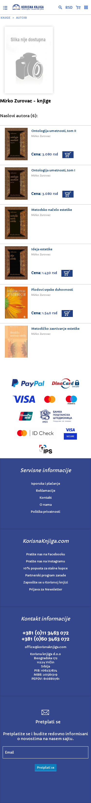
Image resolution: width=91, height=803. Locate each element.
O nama (46, 505)
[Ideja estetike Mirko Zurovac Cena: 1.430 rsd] (45, 224)
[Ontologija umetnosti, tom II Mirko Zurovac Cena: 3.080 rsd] (45, 124)
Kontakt (46, 498)
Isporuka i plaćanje (45, 484)
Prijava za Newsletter (45, 589)
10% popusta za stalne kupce (45, 568)
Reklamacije (45, 491)
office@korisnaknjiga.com (45, 647)
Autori (21, 17)
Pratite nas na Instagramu (45, 561)
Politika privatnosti (45, 512)
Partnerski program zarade (45, 575)
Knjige (5, 17)
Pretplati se (45, 767)
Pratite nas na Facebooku (45, 554)
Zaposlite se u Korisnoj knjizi (45, 582)
